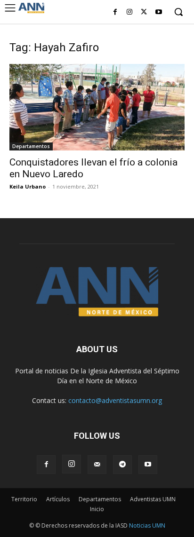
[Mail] (97, 464)
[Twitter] (144, 12)
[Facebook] (115, 12)
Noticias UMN (147, 525)
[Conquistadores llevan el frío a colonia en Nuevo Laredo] (97, 107)
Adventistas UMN (153, 499)
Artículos (58, 499)
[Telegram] (122, 464)
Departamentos (31, 146)
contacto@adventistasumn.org (115, 400)
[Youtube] (158, 12)
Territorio (24, 499)
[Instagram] (129, 12)
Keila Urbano (27, 186)
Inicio (97, 509)
